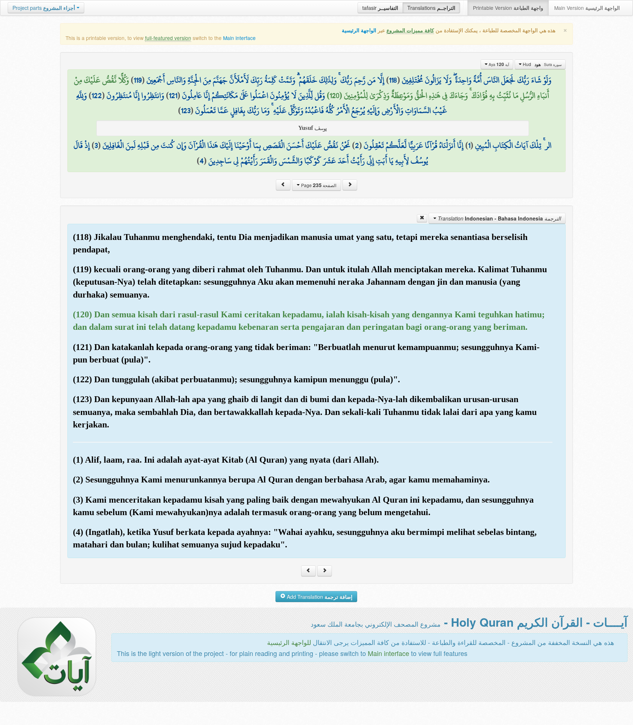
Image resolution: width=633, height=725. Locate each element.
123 (185, 110)
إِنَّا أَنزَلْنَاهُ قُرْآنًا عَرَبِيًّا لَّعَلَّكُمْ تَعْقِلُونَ (413, 145)
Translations (431, 7)
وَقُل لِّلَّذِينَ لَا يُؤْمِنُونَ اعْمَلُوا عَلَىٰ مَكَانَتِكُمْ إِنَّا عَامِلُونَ (253, 95)
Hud (542, 64)
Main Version (587, 7)
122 (97, 95)
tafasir (380, 7)
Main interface (239, 37)
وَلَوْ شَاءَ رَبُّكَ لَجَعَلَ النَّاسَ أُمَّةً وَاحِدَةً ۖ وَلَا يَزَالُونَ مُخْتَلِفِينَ (476, 80)
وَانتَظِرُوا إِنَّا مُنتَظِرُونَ (135, 95)
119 (138, 80)
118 (393, 80)
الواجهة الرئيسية (359, 30)
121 (173, 95)
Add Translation (318, 596)
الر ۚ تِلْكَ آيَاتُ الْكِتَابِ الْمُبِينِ (513, 145)
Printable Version (508, 7)
